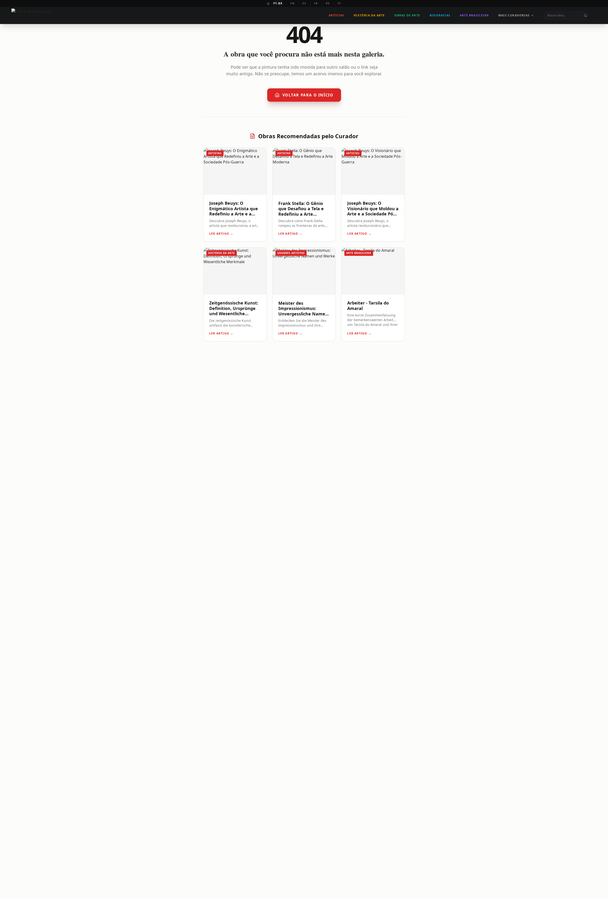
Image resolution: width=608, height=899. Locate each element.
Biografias (440, 15)
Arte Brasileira (474, 15)
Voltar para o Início (307, 95)
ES (304, 3)
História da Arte (369, 15)
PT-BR (278, 3)
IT (339, 3)
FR (316, 3)
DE (328, 3)
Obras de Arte (407, 15)
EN (292, 3)
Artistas (336, 15)
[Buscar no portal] (585, 15)
